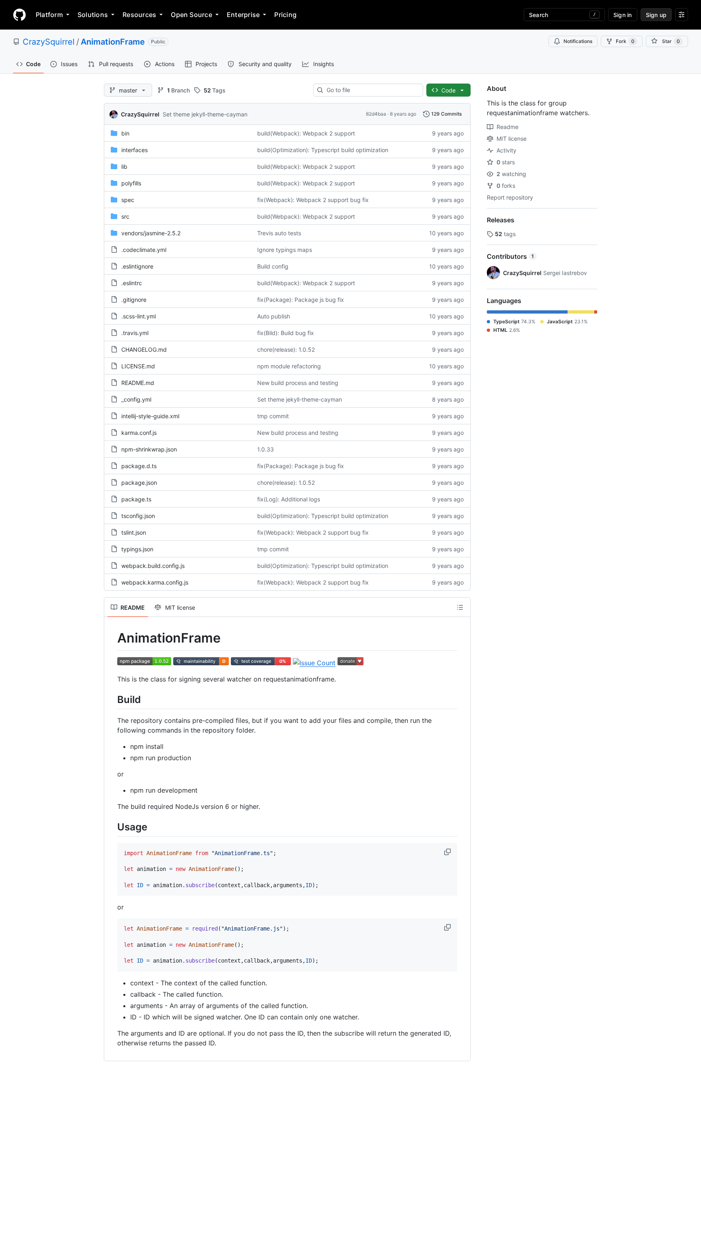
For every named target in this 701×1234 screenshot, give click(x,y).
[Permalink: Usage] (111, 826)
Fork (625, 41)
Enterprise (243, 15)
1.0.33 (265, 449)
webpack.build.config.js (153, 565)
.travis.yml (134, 332)
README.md (137, 382)
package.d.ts (139, 465)
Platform (49, 15)
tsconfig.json (138, 515)
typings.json (137, 549)
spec (127, 199)
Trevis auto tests (279, 233)
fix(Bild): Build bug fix (285, 332)
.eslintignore (137, 266)
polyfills (131, 183)
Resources (139, 15)
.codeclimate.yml (143, 249)
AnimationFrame (113, 42)
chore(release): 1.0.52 (286, 349)
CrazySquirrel (49, 42)
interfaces (134, 149)
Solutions (92, 15)
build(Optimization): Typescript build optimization (322, 149)
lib (124, 166)
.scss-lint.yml (138, 316)
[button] (448, 852)
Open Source (191, 15)
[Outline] (460, 607)
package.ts (136, 499)
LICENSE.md (138, 366)
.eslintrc (131, 282)
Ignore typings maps (284, 249)
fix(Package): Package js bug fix (300, 299)
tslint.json (133, 532)
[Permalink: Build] (111, 699)
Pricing (285, 15)
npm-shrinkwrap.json (149, 449)
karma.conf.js (139, 432)
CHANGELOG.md (144, 349)
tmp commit (273, 416)
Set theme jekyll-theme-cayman (205, 114)
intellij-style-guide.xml (150, 416)
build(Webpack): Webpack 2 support (306, 133)
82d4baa (376, 114)
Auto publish (273, 316)
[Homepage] (19, 14)
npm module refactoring (289, 366)
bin (125, 133)
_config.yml (136, 399)
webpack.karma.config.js (154, 582)
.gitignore (133, 299)
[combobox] (371, 90)
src (125, 216)
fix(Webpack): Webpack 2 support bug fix (313, 199)
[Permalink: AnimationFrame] (111, 638)
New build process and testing (297, 382)
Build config (272, 266)
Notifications (577, 41)
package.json (139, 482)
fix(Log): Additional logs (288, 499)
